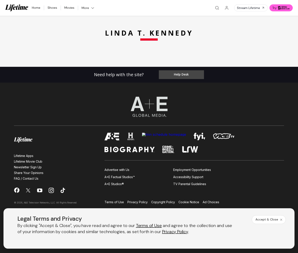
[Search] (217, 8)
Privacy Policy (137, 202)
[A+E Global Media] (149, 107)
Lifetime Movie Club (28, 161)
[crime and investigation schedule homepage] (168, 149)
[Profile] (226, 8)
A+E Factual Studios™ (119, 177)
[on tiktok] (62, 190)
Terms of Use (114, 202)
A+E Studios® (114, 184)
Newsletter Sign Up (28, 167)
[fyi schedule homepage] (200, 136)
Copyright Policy (163, 202)
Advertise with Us (116, 170)
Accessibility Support (188, 177)
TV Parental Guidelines (189, 184)
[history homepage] (130, 136)
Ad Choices (211, 202)
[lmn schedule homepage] (164, 136)
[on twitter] (28, 190)
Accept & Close (266, 219)
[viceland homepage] (223, 136)
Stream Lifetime (248, 8)
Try (274, 8)
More (85, 8)
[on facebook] (16, 190)
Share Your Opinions (28, 173)
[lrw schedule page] (190, 149)
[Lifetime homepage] (23, 140)
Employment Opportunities (192, 170)
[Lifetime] (16, 7)
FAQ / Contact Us (26, 178)
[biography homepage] (129, 149)
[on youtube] (39, 190)
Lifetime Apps (23, 156)
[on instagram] (51, 190)
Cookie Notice (188, 202)
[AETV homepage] (112, 136)
